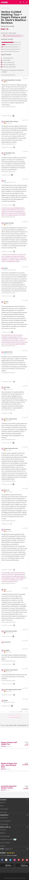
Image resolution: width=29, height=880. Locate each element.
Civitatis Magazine (5, 821)
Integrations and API (6, 839)
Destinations (4, 817)
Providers (3, 830)
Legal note (14, 878)
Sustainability (4, 809)
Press (1, 805)
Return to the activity (5, 8)
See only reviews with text (8, 75)
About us (3, 802)
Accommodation (5, 842)
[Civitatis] (4, 2)
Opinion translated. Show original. (8, 106)
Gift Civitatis (3, 812)
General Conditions (7, 878)
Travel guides (4, 824)
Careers (2, 846)
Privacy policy (18, 878)
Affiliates (2, 833)
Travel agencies (4, 836)
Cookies (23, 878)
